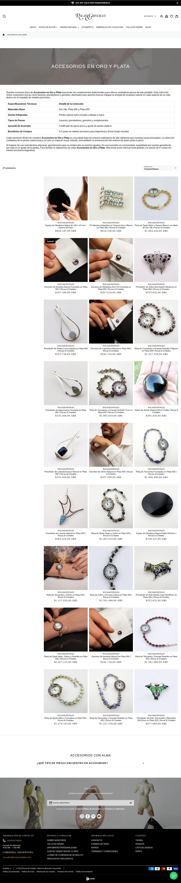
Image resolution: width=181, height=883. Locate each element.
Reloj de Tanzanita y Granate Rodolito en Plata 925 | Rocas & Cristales (156, 657)
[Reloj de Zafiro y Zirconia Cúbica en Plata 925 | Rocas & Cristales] (111, 568)
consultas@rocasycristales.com (17, 857)
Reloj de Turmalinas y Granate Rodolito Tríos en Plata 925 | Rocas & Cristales (111, 411)
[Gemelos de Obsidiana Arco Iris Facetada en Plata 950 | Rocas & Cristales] (111, 260)
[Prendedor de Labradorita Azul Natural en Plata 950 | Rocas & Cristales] (66, 445)
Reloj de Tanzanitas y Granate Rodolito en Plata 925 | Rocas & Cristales (111, 719)
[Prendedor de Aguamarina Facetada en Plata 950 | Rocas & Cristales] (66, 383)
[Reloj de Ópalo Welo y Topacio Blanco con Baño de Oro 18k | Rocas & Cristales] (156, 198)
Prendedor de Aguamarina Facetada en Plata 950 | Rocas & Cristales (66, 411)
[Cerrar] (177, 3)
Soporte (148, 16)
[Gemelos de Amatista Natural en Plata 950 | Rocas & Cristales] (111, 629)
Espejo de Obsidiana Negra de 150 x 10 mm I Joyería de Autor (65, 226)
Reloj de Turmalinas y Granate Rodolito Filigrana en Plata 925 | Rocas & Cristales (156, 349)
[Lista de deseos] (171, 16)
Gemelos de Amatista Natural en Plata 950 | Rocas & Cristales (111, 657)
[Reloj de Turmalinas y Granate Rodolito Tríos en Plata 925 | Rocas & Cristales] (111, 383)
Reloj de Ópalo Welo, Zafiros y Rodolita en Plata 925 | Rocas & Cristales (65, 657)
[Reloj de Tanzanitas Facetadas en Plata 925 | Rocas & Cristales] (156, 445)
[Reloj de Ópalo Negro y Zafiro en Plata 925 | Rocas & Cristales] (111, 506)
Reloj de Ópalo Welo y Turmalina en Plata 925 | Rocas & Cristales (66, 719)
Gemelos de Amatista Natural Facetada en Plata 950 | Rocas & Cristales (65, 288)
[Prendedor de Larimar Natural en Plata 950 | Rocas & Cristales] (66, 506)
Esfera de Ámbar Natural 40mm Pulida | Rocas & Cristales (156, 411)
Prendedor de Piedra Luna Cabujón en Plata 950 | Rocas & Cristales (66, 349)
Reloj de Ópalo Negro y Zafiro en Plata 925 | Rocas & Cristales (111, 534)
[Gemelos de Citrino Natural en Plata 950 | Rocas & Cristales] (111, 445)
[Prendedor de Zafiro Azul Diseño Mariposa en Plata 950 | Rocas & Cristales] (156, 260)
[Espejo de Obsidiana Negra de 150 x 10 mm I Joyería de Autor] (66, 198)
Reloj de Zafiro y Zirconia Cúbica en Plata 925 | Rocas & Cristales (111, 596)
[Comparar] (166, 16)
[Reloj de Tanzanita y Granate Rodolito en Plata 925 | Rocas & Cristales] (156, 629)
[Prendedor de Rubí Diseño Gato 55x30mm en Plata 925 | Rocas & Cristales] (156, 568)
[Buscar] (4, 16)
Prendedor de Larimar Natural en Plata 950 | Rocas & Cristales (66, 534)
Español (6, 868)
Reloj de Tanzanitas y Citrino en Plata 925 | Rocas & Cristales (66, 596)
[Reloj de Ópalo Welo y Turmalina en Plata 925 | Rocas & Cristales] (66, 691)
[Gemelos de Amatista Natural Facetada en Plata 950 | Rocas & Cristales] (66, 260)
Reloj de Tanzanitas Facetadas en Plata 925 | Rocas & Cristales (156, 473)
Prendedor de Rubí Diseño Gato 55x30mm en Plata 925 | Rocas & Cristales (156, 596)
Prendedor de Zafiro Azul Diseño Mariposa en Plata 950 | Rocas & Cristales (156, 288)
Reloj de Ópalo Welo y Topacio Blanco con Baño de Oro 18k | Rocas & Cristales (156, 226)
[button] (176, 16)
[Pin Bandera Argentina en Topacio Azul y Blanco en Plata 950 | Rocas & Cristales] (111, 198)
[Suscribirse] (130, 803)
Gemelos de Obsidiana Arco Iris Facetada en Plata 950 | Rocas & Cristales (111, 288)
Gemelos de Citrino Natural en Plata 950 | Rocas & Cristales (111, 473)
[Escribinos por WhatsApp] (174, 876)
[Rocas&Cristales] (90, 16)
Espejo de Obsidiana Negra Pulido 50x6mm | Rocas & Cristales (156, 534)
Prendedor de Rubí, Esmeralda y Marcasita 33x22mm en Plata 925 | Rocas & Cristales (156, 719)
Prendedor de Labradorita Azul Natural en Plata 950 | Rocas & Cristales (66, 473)
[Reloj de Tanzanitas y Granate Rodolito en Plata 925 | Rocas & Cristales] (111, 691)
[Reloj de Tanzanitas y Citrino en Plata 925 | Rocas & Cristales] (66, 568)
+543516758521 (14, 840)
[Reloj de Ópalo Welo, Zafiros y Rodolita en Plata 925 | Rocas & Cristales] (66, 629)
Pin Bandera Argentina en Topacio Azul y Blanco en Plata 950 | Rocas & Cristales (111, 226)
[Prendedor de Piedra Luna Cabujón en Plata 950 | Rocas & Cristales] (66, 322)
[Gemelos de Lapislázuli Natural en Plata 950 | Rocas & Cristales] (111, 322)
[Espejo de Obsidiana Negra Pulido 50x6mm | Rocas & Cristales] (156, 506)
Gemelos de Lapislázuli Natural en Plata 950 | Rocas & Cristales (111, 349)
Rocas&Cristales (66, 223)
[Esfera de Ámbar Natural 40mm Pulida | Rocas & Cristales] (156, 383)
